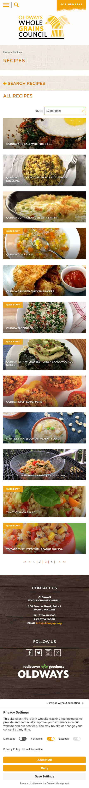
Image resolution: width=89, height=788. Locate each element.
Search (16, 5)
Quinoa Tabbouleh (19, 328)
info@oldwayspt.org (49, 623)
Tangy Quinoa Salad (20, 512)
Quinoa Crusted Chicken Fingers (30, 291)
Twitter (39, 652)
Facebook (29, 652)
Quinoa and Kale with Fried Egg (29, 143)
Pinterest (58, 652)
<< (24, 561)
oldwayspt (44, 672)
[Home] (44, 27)
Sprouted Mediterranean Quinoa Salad (35, 475)
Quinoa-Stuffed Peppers (24, 401)
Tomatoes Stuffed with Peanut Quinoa (34, 549)
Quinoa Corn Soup (19, 254)
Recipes (17, 52)
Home (6, 52)
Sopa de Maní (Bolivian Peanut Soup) (32, 438)
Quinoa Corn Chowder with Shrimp (32, 217)
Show (39, 111)
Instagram (48, 652)
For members (71, 4)
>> (64, 561)
